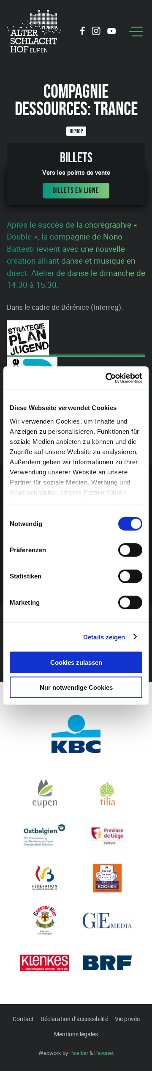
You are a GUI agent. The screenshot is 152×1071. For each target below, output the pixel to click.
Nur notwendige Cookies (76, 687)
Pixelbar (78, 1053)
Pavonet (104, 1053)
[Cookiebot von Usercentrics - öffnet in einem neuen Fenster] (107, 377)
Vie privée (127, 1019)
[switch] (130, 550)
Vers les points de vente (76, 172)
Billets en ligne (76, 190)
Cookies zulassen (76, 662)
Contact (23, 1019)
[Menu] (135, 31)
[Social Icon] (82, 32)
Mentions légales (76, 1034)
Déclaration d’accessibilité (74, 1019)
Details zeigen (104, 636)
